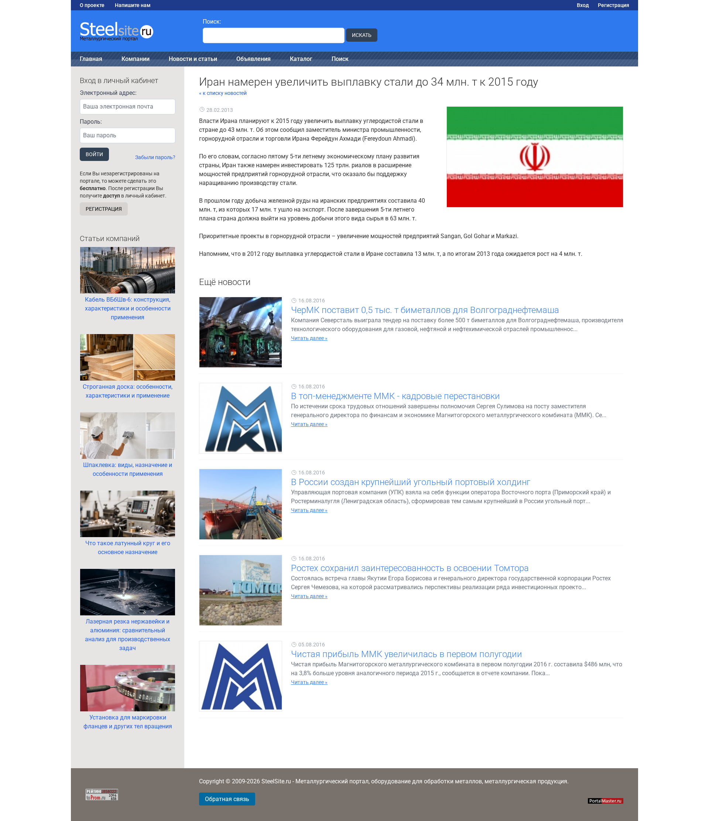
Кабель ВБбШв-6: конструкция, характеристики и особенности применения (128, 308)
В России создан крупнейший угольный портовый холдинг (410, 482)
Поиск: (212, 21)
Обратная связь (227, 799)
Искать (361, 35)
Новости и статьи (193, 58)
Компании (135, 58)
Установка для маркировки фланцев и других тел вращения (127, 722)
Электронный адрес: (108, 92)
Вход (583, 5)
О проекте (92, 5)
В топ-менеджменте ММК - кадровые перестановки (395, 396)
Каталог (301, 58)
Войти (94, 154)
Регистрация (613, 5)
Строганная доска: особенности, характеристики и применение (127, 391)
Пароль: (91, 121)
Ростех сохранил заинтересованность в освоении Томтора (410, 568)
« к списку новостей (223, 93)
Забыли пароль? (155, 157)
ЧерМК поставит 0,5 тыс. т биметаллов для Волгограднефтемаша (425, 310)
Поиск (340, 58)
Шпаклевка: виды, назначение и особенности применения (127, 469)
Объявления (253, 58)
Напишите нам (133, 5)
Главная (91, 58)
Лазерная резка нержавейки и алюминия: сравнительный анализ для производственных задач (127, 635)
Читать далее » (309, 338)
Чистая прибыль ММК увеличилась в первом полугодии (406, 654)
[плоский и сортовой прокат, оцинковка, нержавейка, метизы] (132, 31)
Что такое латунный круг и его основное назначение (127, 548)
